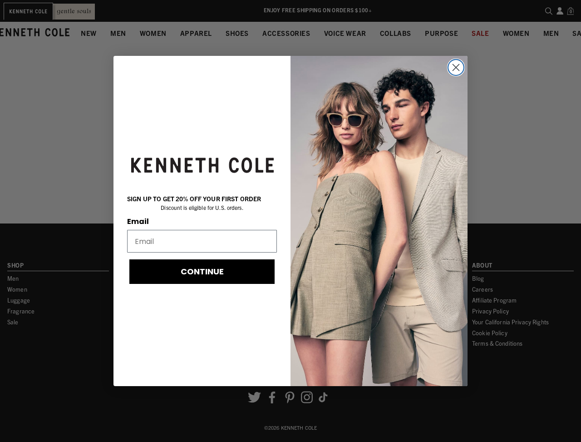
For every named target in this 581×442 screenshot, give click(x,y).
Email (138, 221)
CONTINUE (202, 271)
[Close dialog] (456, 67)
